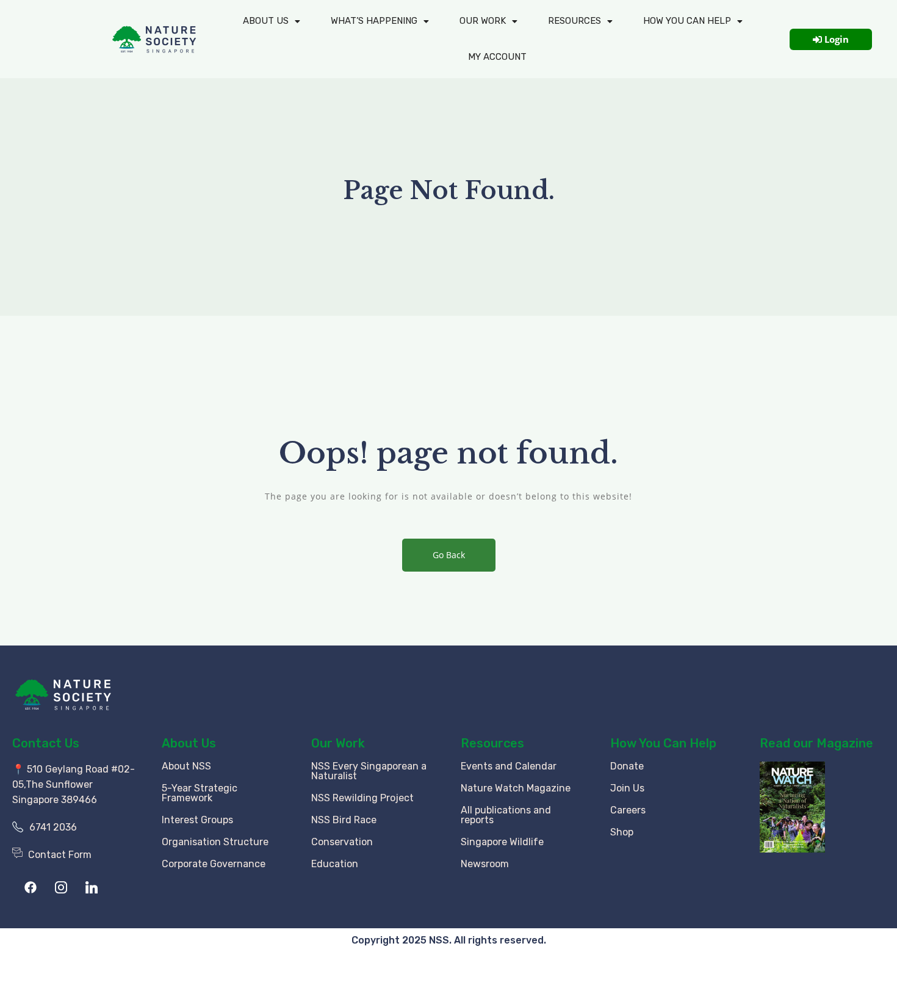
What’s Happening (374, 20)
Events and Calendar (509, 766)
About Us (266, 20)
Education (334, 864)
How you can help (687, 20)
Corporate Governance (213, 864)
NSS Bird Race (343, 820)
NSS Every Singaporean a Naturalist (369, 771)
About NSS (186, 766)
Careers (628, 810)
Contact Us (45, 743)
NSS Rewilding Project (362, 798)
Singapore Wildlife (502, 842)
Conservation (342, 842)
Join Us (627, 788)
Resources (574, 20)
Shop (621, 832)
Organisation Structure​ (215, 842)
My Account (497, 56)
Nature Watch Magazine (516, 788)
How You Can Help (663, 743)
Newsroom (485, 864)
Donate (627, 766)
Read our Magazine (816, 743)
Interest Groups (197, 820)
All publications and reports (506, 815)
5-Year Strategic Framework (199, 793)
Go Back (449, 555)
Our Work (482, 20)
